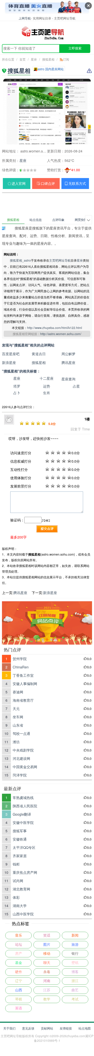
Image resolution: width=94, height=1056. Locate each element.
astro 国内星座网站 (50, 69)
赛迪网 (18, 691)
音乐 (18, 935)
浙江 (74, 981)
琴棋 (18, 999)
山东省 (18, 725)
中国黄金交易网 (25, 766)
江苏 (46, 990)
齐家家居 (20, 855)
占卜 (16, 392)
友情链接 (66, 1028)
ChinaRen (21, 667)
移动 (46, 953)
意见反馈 (28, 1028)
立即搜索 (75, 48)
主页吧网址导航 (60, 260)
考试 (74, 999)
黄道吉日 (39, 353)
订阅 (66, 59)
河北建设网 (21, 758)
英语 (18, 1008)
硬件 (18, 972)
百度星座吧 (10, 353)
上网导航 (25, 18)
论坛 (18, 944)
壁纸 (74, 963)
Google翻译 (22, 814)
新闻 (74, 935)
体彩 (16, 897)
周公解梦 (68, 353)
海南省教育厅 (23, 700)
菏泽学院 (20, 775)
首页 (22, 59)
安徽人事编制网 (25, 683)
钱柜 (16, 864)
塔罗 (16, 386)
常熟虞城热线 (23, 797)
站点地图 (84, 1028)
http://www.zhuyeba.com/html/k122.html (54, 327)
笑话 (46, 935)
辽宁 (18, 981)
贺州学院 (20, 658)
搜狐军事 (20, 830)
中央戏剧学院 (23, 750)
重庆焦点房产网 (25, 872)
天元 (16, 708)
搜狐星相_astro (20, 260)
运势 (46, 386)
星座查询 (68, 378)
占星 (76, 386)
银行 (74, 953)
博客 (74, 972)
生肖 (46, 392)
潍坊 (16, 741)
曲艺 (74, 990)
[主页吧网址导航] (47, 32)
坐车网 (18, 716)
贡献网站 (47, 1028)
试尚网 (18, 880)
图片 (46, 944)
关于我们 (9, 1028)
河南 (46, 981)
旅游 (74, 944)
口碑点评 (48, 183)
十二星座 (47, 378)
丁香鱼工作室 (23, 675)
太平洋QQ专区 (24, 847)
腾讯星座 (68, 362)
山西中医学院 (23, 913)
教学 (46, 999)
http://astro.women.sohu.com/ (60, 334)
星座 (34, 59)
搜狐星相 (48, 59)
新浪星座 (9, 362)
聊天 (46, 963)
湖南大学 (20, 905)
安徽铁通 (20, 839)
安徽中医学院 (23, 822)
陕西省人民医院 (25, 805)
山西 (18, 990)
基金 (18, 963)
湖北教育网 (21, 889)
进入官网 (19, 183)
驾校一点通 (21, 733)
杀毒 (46, 972)
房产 (18, 953)
